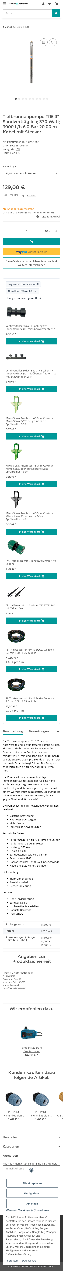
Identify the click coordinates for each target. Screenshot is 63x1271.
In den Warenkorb (30, 341)
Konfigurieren (32, 1193)
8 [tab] (40, 99)
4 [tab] (26, 99)
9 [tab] (44, 99)
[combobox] (31, 173)
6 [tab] (33, 99)
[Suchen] (56, 13)
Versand (31, 195)
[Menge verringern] (7, 231)
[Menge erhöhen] (56, 231)
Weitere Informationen (31, 265)
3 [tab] (23, 99)
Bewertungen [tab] (39, 731)
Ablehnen (32, 1203)
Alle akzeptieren (32, 1183)
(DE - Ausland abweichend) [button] (41, 212)
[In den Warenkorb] (31, 241)
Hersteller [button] (10, 1137)
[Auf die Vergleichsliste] (44, 42)
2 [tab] (19, 99)
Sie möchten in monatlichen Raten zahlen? (31, 263)
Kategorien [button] (11, 1146)
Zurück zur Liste (13, 26)
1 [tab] (16, 99)
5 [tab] (30, 99)
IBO (18, 149)
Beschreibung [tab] (13, 731)
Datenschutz (29, 1260)
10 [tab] (47, 99)
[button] (43, 3)
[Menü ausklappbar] (4, 2)
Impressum (12, 1260)
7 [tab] (37, 99)
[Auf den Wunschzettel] (53, 42)
